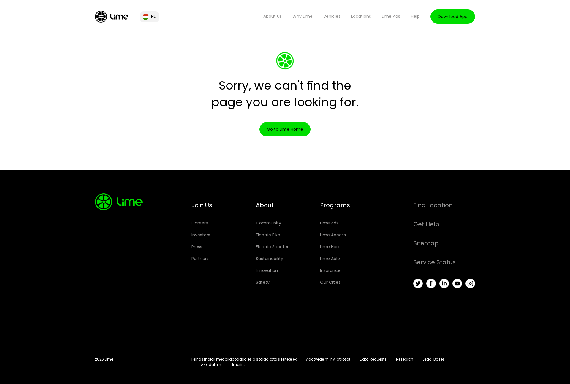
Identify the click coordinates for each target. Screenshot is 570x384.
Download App (453, 17)
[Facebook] (431, 283)
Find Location (433, 205)
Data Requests (373, 359)
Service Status (434, 262)
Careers (199, 223)
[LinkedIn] (444, 283)
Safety (263, 282)
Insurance (330, 270)
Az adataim (212, 364)
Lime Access (333, 235)
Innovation (267, 270)
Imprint (238, 364)
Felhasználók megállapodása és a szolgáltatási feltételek (244, 359)
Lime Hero (330, 247)
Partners (200, 259)
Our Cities (330, 282)
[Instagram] (470, 283)
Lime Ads (391, 16)
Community (268, 223)
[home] (111, 17)
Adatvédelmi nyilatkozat (328, 359)
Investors (200, 235)
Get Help (426, 224)
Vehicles (332, 16)
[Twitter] (418, 283)
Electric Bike (268, 235)
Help (415, 16)
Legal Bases (434, 359)
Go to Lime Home (285, 129)
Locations (361, 16)
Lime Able (330, 259)
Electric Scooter (272, 247)
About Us (272, 16)
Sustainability (269, 259)
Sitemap (426, 243)
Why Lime (302, 16)
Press (196, 247)
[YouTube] (457, 283)
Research (404, 359)
